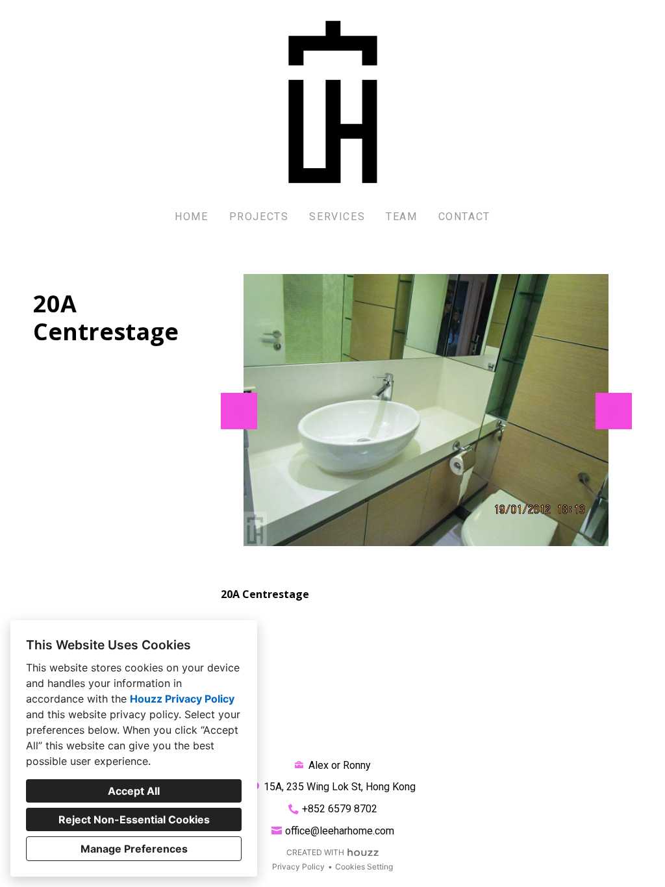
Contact (464, 216)
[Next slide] (614, 411)
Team (401, 216)
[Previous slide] (239, 411)
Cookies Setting (364, 866)
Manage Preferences (134, 848)
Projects (259, 216)
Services (337, 216)
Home (191, 216)
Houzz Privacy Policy (182, 698)
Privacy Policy (298, 866)
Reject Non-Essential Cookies (134, 819)
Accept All (134, 790)
